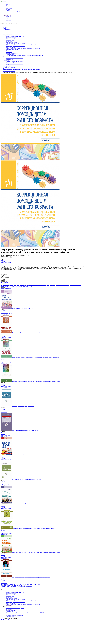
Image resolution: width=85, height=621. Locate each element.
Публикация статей (10, 38)
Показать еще (9, 605)
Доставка (5, 12)
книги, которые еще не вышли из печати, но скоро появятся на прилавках (20, 584)
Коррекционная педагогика (7, 285)
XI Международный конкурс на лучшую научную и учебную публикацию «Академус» (25, 44)
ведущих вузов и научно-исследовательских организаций (16, 586)
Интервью (5, 14)
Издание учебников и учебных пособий (15, 36)
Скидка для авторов (10, 47)
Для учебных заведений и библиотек (14, 61)
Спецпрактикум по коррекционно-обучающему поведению (18, 286)
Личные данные (6, 29)
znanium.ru (8, 16)
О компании (8, 5)
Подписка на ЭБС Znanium (12, 53)
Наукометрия (9, 41)
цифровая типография (13, 585)
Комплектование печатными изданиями (15, 50)
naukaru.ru (8, 18)
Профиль (5, 27)
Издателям (5, 56)
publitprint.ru (8, 20)
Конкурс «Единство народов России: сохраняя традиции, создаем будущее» (23, 48)
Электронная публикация (11, 42)
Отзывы (7, 7)
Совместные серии (10, 54)
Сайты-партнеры (7, 15)
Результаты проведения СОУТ (13, 11)
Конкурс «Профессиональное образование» (16, 43)
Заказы (4, 28)
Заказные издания (10, 40)
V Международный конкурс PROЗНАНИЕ (15, 46)
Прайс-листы (6, 60)
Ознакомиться (4, 263)
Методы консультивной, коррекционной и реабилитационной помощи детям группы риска (34, 285)
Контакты (8, 10)
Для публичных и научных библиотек (14, 64)
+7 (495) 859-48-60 (5, 24)
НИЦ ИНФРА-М (4, 282)
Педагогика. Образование (6, 288)
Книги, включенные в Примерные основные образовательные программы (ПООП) (25, 55)
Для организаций (10, 62)
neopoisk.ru (8, 17)
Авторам (5, 35)
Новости (8, 4)
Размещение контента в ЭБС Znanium (14, 58)
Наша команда (9, 8)
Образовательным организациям (10, 49)
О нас (4, 3)
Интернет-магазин (7, 34)
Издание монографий (11, 37)
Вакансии (8, 9)
